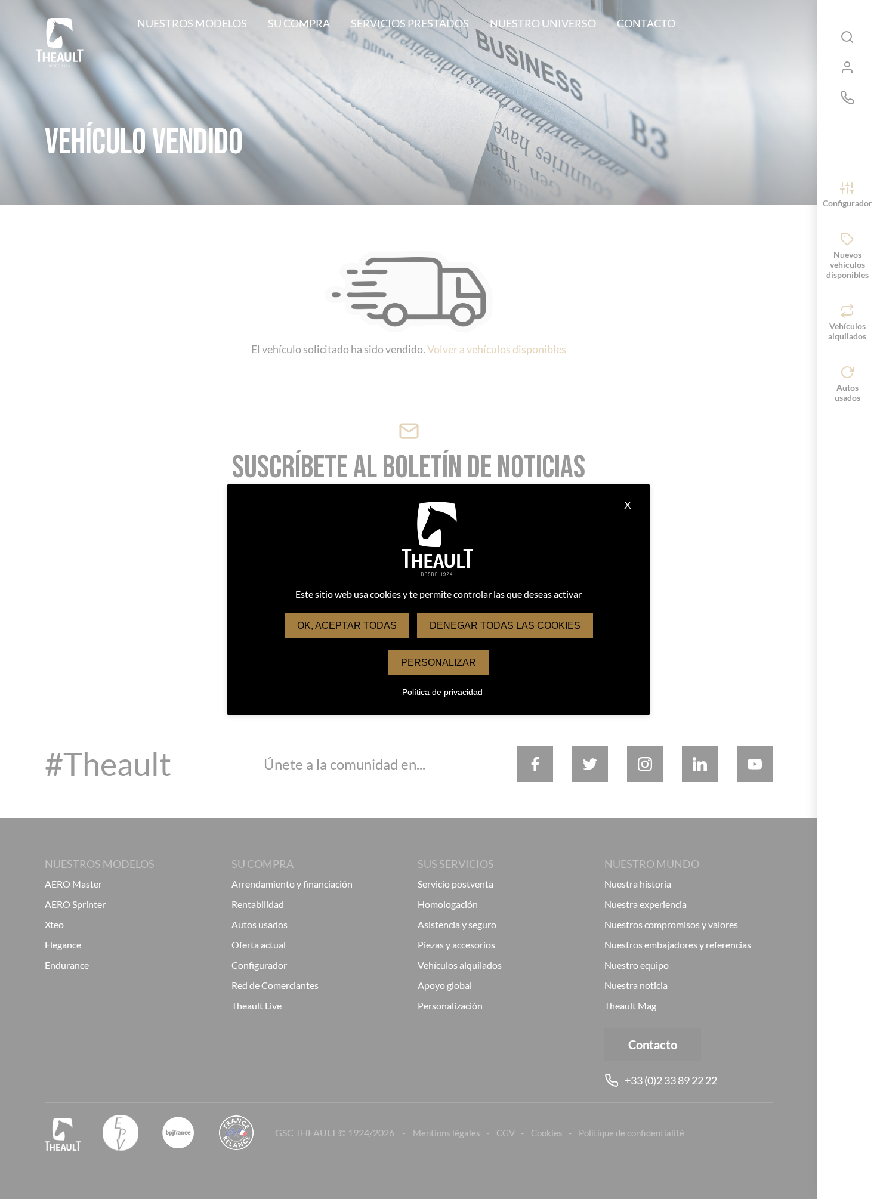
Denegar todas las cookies (505, 625)
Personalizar (438, 662)
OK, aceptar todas (347, 625)
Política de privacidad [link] (442, 692)
